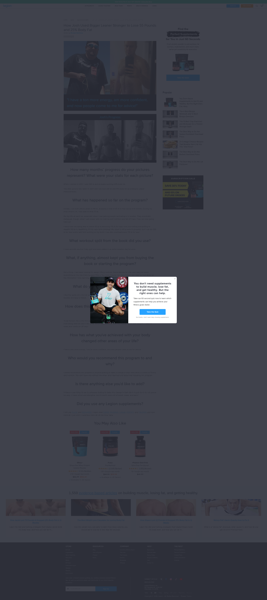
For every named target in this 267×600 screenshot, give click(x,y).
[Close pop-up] (175, 278)
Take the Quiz (152, 312)
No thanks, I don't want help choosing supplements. (152, 317)
